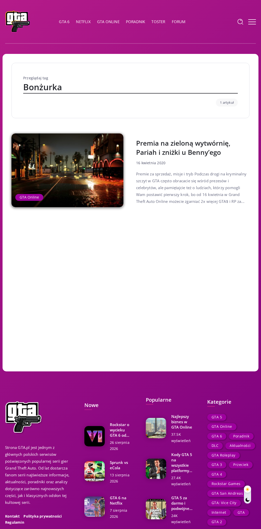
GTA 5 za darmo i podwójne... (181, 503)
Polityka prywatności (42, 516)
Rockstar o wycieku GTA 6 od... (119, 430)
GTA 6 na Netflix (118, 500)
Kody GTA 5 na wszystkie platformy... (181, 462)
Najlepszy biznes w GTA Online (181, 422)
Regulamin (14, 522)
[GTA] (18, 21)
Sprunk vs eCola (119, 465)
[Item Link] (67, 170)
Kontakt (12, 516)
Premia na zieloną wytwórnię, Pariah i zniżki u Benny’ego (183, 148)
